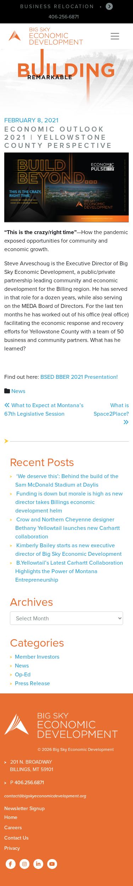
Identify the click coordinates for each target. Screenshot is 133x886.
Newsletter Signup (24, 808)
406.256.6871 (29, 782)
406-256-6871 (64, 17)
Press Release (32, 683)
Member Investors (37, 657)
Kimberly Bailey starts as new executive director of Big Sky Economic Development (68, 549)
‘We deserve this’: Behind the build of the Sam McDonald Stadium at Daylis (66, 480)
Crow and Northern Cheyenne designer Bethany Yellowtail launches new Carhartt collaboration (67, 528)
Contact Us (16, 838)
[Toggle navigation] (114, 36)
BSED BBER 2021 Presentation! (79, 377)
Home (10, 817)
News (18, 391)
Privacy (12, 848)
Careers (13, 827)
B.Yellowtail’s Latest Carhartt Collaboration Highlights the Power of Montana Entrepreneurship (69, 571)
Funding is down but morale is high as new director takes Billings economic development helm (69, 502)
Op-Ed (23, 674)
